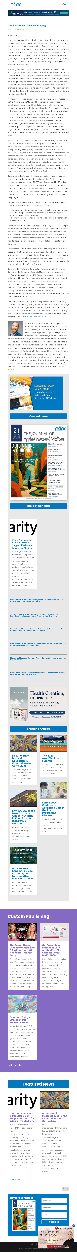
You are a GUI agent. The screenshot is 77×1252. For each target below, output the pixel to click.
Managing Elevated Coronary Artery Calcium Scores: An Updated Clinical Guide (38, 659)
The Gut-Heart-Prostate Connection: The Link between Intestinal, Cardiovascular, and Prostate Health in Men (34, 615)
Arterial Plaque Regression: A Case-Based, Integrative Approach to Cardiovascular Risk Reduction (38, 644)
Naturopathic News (16, 29)
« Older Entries (15, 1065)
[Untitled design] (36, 409)
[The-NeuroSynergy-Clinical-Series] (38, 15)
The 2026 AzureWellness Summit (51, 758)
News (50, 1134)
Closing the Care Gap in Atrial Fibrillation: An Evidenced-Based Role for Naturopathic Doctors (37, 673)
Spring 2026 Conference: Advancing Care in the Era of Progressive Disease (53, 809)
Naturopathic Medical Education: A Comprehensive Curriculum (21, 760)
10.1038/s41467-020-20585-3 (33, 317)
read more (19, 605)
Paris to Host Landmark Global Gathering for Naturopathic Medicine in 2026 (22, 873)
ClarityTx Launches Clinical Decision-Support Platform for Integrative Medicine (22, 544)
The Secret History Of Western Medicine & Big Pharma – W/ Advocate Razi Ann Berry (22, 950)
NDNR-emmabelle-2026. (22, 1125)
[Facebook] (32, 1245)
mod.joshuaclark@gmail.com (54, 1128)
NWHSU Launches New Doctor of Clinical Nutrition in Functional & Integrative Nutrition (23, 817)
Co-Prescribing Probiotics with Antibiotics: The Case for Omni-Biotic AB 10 (51, 950)
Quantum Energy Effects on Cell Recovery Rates (20, 1020)
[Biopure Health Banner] (38, 721)
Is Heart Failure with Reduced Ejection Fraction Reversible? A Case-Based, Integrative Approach (36, 600)
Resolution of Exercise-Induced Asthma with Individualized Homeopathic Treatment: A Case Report (36, 630)
